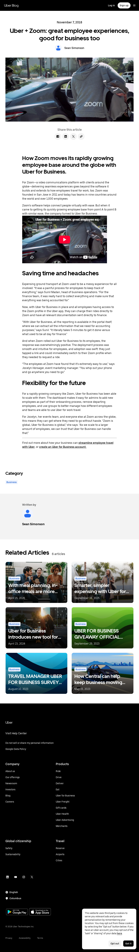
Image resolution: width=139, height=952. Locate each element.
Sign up (124, 5)
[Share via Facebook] (57, 136)
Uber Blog (11, 5)
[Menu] (134, 5)
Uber (9, 722)
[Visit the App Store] (40, 912)
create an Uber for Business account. (62, 446)
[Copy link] (81, 136)
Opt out (115, 943)
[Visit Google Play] (17, 912)
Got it (128, 943)
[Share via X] (73, 136)
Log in (111, 5)
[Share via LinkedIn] (65, 136)
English (13, 892)
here (119, 933)
